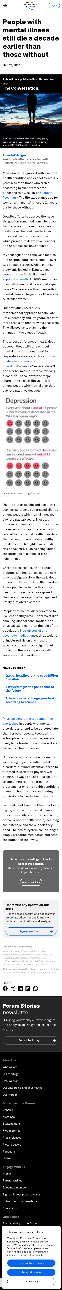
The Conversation (20, 88)
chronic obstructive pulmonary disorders (29, 361)
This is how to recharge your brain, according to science (31, 700)
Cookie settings (31, 1281)
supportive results (16, 279)
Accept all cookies (31, 1272)
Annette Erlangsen (15, 155)
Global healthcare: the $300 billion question (32, 677)
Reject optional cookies (31, 1263)
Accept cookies (31, 882)
